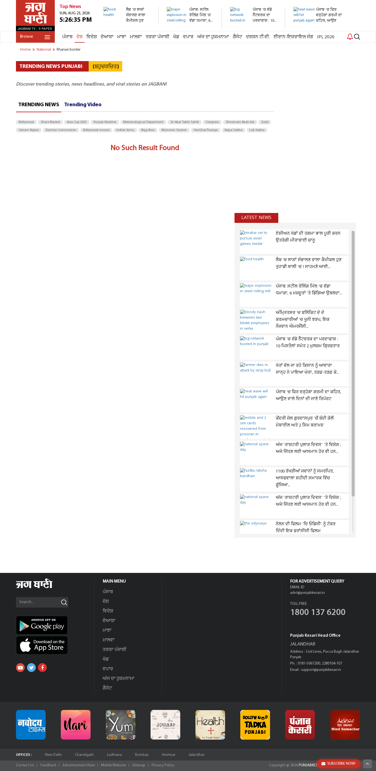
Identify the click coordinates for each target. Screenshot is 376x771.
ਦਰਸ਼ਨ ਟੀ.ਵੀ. (258, 37)
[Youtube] (20, 667)
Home (25, 49)
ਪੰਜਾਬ (67, 37)
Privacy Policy (163, 765)
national (44, 49)
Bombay (142, 755)
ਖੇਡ (176, 37)
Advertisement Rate (78, 765)
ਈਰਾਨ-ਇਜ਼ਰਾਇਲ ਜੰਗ (293, 37)
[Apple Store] (55, 645)
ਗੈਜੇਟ (237, 37)
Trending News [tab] (38, 105)
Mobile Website (113, 765)
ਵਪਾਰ (188, 37)
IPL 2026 (325, 37)
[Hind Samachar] (345, 725)
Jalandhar (196, 755)
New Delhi (53, 755)
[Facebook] (42, 667)
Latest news (256, 217)
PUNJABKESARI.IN (313, 765)
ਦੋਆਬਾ (107, 37)
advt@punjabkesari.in (307, 593)
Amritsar (168, 755)
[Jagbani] (41, 587)
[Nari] (76, 725)
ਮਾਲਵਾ (136, 37)
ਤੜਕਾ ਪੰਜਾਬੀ (157, 37)
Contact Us (25, 765)
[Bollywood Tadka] (255, 725)
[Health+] (210, 725)
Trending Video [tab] (83, 105)
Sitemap (138, 765)
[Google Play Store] (55, 625)
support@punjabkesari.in (321, 670)
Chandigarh (84, 755)
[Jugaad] (165, 725)
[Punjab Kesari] (300, 725)
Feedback (48, 765)
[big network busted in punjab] (254, 26)
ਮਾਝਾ (121, 37)
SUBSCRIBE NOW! (341, 764)
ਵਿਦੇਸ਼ (91, 37)
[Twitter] (31, 667)
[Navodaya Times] (31, 725)
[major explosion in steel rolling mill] (191, 26)
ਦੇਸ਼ (80, 37)
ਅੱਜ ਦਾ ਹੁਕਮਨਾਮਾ (213, 37)
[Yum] (120, 725)
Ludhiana (114, 755)
